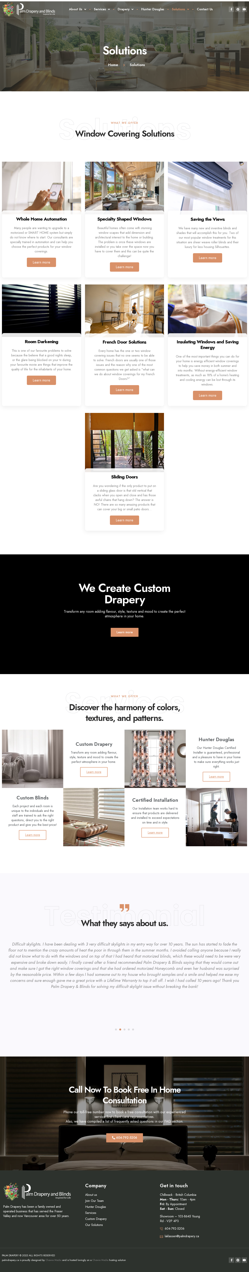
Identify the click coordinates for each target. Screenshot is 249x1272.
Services (100, 9)
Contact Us (205, 9)
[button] (125, 632)
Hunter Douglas (152, 9)
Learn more (41, 262)
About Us (75, 9)
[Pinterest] (238, 9)
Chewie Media (53, 1260)
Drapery (124, 9)
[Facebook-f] (231, 9)
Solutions (178, 9)
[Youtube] (244, 9)
